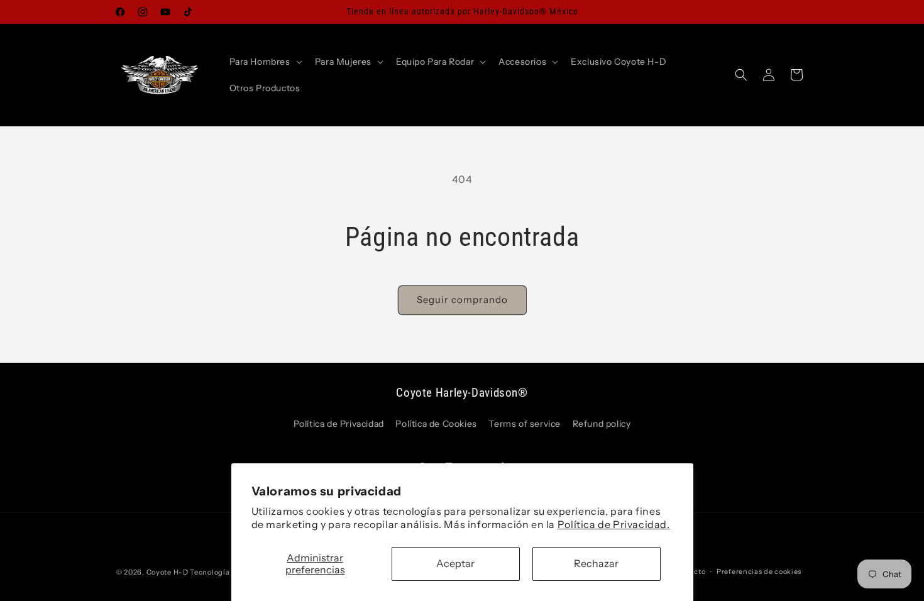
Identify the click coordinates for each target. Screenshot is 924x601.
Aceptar (455, 563)
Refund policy (602, 423)
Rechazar (596, 563)
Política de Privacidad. (614, 524)
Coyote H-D (167, 572)
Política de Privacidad (339, 423)
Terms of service (524, 423)
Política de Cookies (435, 423)
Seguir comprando (462, 300)
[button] (264, 61)
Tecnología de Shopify (230, 572)
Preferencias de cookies (759, 571)
